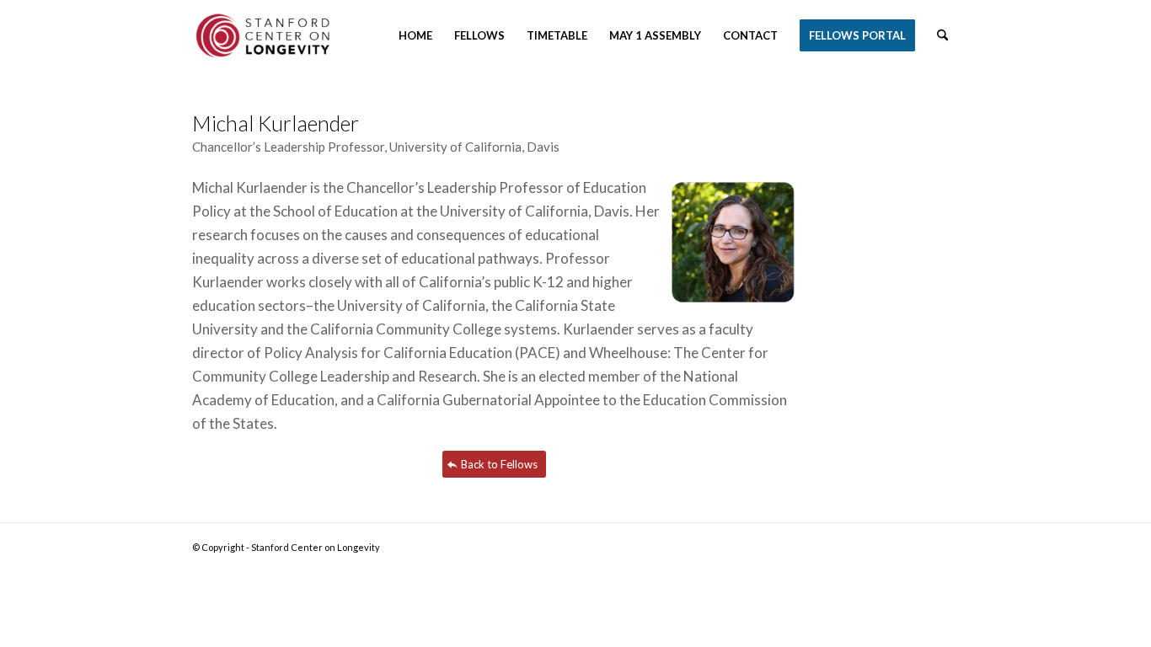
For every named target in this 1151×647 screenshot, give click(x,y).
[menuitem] (415, 36)
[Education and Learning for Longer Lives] (266, 36)
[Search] (942, 36)
